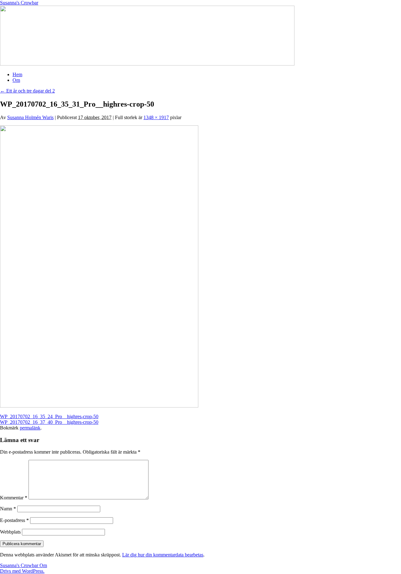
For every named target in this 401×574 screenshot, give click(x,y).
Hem (17, 74)
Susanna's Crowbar (19, 2)
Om (16, 80)
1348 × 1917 (156, 117)
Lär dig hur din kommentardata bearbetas (162, 554)
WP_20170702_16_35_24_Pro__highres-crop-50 (49, 416)
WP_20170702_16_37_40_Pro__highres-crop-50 (49, 422)
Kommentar (13, 497)
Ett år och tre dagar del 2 (27, 90)
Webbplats (10, 532)
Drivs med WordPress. (22, 571)
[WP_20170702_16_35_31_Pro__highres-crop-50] (99, 405)
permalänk (30, 427)
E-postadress (14, 520)
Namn (8, 508)
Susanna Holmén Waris (30, 117)
